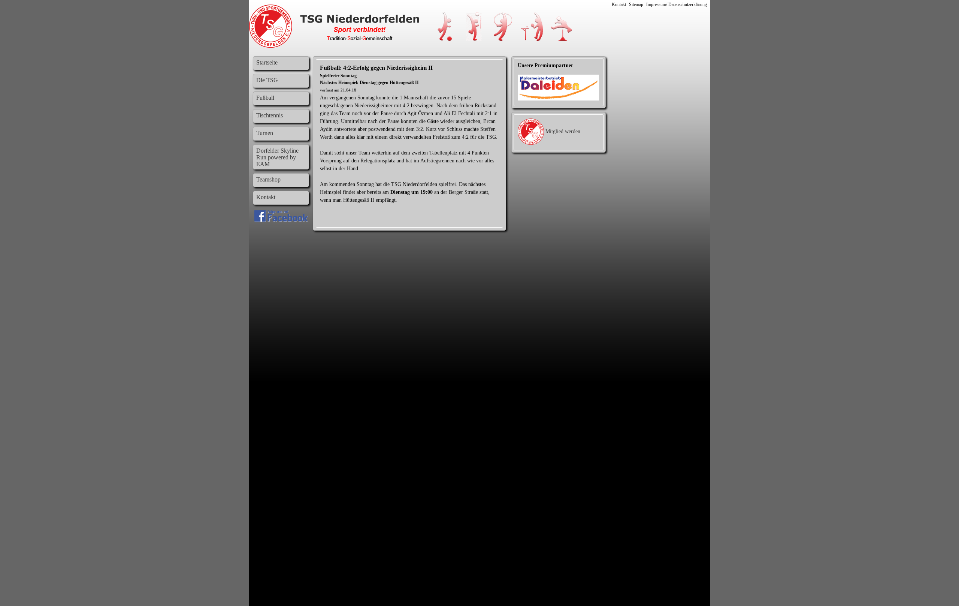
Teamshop (268, 179)
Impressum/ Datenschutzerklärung (676, 4)
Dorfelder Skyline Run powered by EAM (277, 157)
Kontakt (619, 4)
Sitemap (636, 4)
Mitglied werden (562, 131)
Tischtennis (269, 115)
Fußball (265, 97)
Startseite (267, 62)
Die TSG (267, 80)
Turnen (264, 133)
